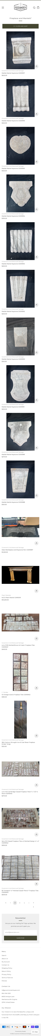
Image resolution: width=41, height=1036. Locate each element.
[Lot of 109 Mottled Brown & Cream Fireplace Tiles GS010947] (20, 622)
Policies (4, 981)
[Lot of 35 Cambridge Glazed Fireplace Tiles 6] (20, 769)
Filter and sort (22, 26)
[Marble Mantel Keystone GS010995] (20, 146)
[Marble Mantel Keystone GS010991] (20, 384)
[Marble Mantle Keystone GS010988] (20, 479)
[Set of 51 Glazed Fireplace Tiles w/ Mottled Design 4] (20, 818)
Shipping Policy (7, 968)
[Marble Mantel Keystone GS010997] (20, 50)
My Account (6, 962)
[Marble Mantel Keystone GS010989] (20, 432)
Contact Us (5, 965)
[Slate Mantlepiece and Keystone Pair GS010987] (20, 527)
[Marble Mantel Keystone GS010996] (20, 98)
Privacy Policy (6, 974)
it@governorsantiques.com (11, 990)
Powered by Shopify (20, 1031)
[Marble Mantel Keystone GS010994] (20, 193)
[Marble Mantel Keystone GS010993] (20, 241)
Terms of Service (7, 977)
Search (4, 955)
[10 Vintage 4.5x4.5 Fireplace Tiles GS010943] (20, 672)
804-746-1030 (6, 993)
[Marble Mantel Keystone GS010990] (20, 336)
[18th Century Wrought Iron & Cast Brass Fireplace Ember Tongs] (20, 720)
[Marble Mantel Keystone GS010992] (20, 289)
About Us (5, 958)
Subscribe (20, 938)
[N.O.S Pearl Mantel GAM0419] (20, 575)
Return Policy (6, 971)
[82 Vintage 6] (20, 868)
